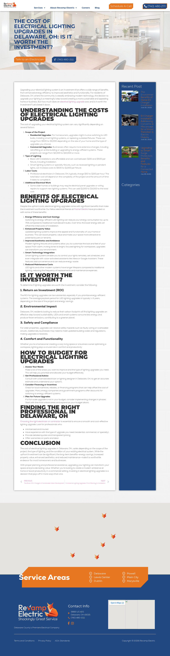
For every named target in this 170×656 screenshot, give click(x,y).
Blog (97, 8)
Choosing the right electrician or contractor (40, 421)
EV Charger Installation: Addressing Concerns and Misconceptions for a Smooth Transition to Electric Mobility (149, 126)
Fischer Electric (81, 209)
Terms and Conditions (24, 640)
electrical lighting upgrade (72, 101)
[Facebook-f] (68, 623)
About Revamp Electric (62, 8)
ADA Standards (62, 640)
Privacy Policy (44, 640)
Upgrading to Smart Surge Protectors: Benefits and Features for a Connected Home (147, 159)
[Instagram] (72, 623)
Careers (86, 8)
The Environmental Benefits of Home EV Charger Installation (149, 98)
